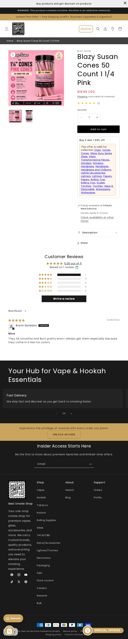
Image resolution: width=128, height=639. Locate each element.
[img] (16, 320)
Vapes (40, 490)
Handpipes (87, 166)
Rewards (42, 595)
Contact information (75, 634)
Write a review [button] (64, 299)
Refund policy (70, 631)
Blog (67, 497)
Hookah (41, 497)
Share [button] (84, 243)
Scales (101, 182)
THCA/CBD (43, 535)
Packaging (43, 565)
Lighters (86, 176)
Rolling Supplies (46, 520)
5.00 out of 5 (73, 263)
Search (69, 490)
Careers (42, 588)
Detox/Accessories (48, 543)
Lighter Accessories (93, 173)
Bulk (39, 603)
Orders (98, 490)
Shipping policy (54, 634)
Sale (39, 573)
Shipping (82, 96)
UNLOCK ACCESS (64, 434)
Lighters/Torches (47, 550)
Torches (86, 186)
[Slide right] (71, 413)
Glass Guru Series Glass (96, 155)
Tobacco (42, 505)
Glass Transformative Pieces (95, 158)
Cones (106, 150)
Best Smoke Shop (30, 631)
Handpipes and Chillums (96, 169)
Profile (98, 497)
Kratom (41, 512)
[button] (6, 29)
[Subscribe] (90, 464)
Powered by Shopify (50, 631)
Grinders (86, 163)
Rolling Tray (98, 179)
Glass (40, 527)
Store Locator (45, 580)
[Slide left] (56, 413)
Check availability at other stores (97, 219)
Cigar (97, 150)
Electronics (44, 558)
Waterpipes (103, 189)
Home (10, 40)
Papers (107, 176)
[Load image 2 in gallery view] (29, 116)
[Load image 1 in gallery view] (15, 116)
